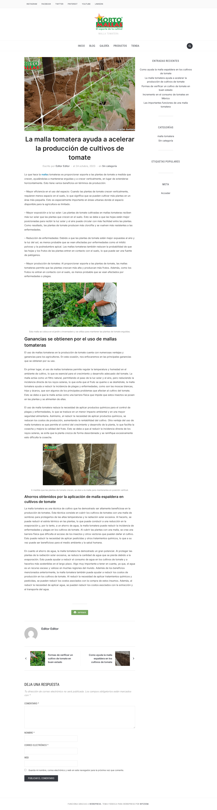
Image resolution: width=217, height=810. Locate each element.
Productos (120, 45)
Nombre (29, 732)
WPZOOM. (144, 804)
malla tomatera (166, 136)
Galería (104, 45)
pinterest (73, 4)
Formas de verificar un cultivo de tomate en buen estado (60, 658)
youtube (86, 4)
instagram (32, 4)
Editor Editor (63, 166)
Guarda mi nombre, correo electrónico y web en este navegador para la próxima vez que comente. (76, 770)
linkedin (99, 4)
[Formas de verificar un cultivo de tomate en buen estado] (37, 658)
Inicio (81, 45)
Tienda (135, 45)
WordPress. (95, 804)
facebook (46, 4)
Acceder (165, 193)
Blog (92, 45)
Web (26, 757)
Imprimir (82, 612)
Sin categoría (109, 166)
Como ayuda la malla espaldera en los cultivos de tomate (100, 658)
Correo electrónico (36, 745)
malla (44, 174)
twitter (59, 4)
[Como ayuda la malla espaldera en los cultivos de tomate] (122, 658)
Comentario (31, 703)
